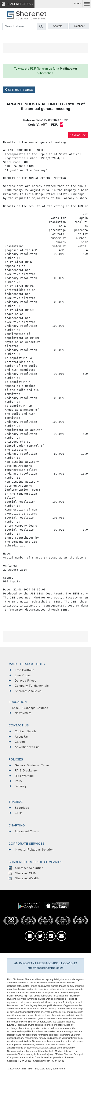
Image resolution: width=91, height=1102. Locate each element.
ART (44, 124)
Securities (22, 807)
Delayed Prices (25, 680)
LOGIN (77, 3)
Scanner (79, 25)
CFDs (19, 813)
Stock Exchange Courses (30, 708)
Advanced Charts (27, 831)
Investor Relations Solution (34, 849)
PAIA (18, 781)
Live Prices (23, 675)
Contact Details (26, 731)
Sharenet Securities (29, 868)
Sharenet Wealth (27, 878)
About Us (21, 736)
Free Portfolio (24, 670)
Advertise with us (27, 747)
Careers (20, 741)
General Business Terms (32, 765)
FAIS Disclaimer (26, 770)
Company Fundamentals (32, 685)
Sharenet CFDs (26, 873)
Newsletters (23, 713)
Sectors (57, 25)
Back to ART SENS (20, 89)
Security (21, 786)
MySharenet (68, 68)
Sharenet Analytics (28, 691)
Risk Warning (24, 775)
